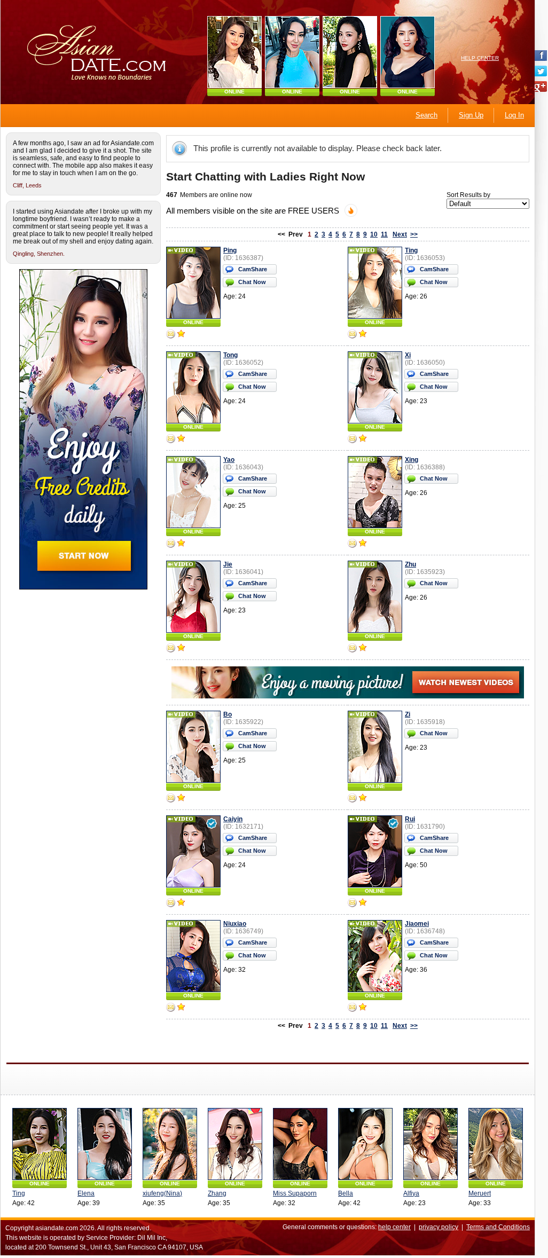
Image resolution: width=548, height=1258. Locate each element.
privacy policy (438, 1227)
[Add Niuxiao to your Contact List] (181, 1008)
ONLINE (234, 92)
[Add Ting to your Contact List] (362, 334)
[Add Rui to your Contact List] (362, 903)
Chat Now (252, 282)
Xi (408, 355)
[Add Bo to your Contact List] (181, 798)
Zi (407, 714)
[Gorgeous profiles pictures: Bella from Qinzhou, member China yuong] (365, 1144)
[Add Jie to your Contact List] (181, 648)
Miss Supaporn (295, 1193)
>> (414, 234)
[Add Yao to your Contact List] (181, 544)
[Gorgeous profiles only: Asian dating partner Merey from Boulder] (234, 52)
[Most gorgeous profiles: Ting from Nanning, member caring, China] (39, 1144)
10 (374, 234)
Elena (86, 1193)
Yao (228, 459)
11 (384, 234)
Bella (345, 1193)
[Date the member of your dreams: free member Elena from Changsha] (104, 1144)
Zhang (217, 1193)
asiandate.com (56, 1228)
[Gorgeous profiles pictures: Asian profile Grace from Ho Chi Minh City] (350, 52)
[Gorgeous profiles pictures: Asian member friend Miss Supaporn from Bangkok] (300, 1144)
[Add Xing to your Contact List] (362, 544)
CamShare (252, 269)
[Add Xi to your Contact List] (362, 439)
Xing (411, 459)
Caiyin (232, 819)
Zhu (410, 564)
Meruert (479, 1193)
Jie (227, 564)
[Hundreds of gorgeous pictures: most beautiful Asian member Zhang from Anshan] (235, 1144)
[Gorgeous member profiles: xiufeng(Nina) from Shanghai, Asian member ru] (170, 1144)
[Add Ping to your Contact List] (181, 334)
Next (400, 234)
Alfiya (411, 1193)
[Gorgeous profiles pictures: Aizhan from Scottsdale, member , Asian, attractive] (292, 52)
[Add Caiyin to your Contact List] (181, 903)
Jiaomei (417, 923)
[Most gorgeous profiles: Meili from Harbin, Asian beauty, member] (407, 52)
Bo (227, 714)
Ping (230, 250)
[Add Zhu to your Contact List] (362, 648)
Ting (411, 250)
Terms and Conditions (498, 1227)
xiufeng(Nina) (162, 1193)
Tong (230, 355)
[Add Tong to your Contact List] (181, 439)
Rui (410, 819)
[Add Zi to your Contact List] (362, 798)
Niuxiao (234, 923)
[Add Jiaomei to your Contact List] (362, 1008)
